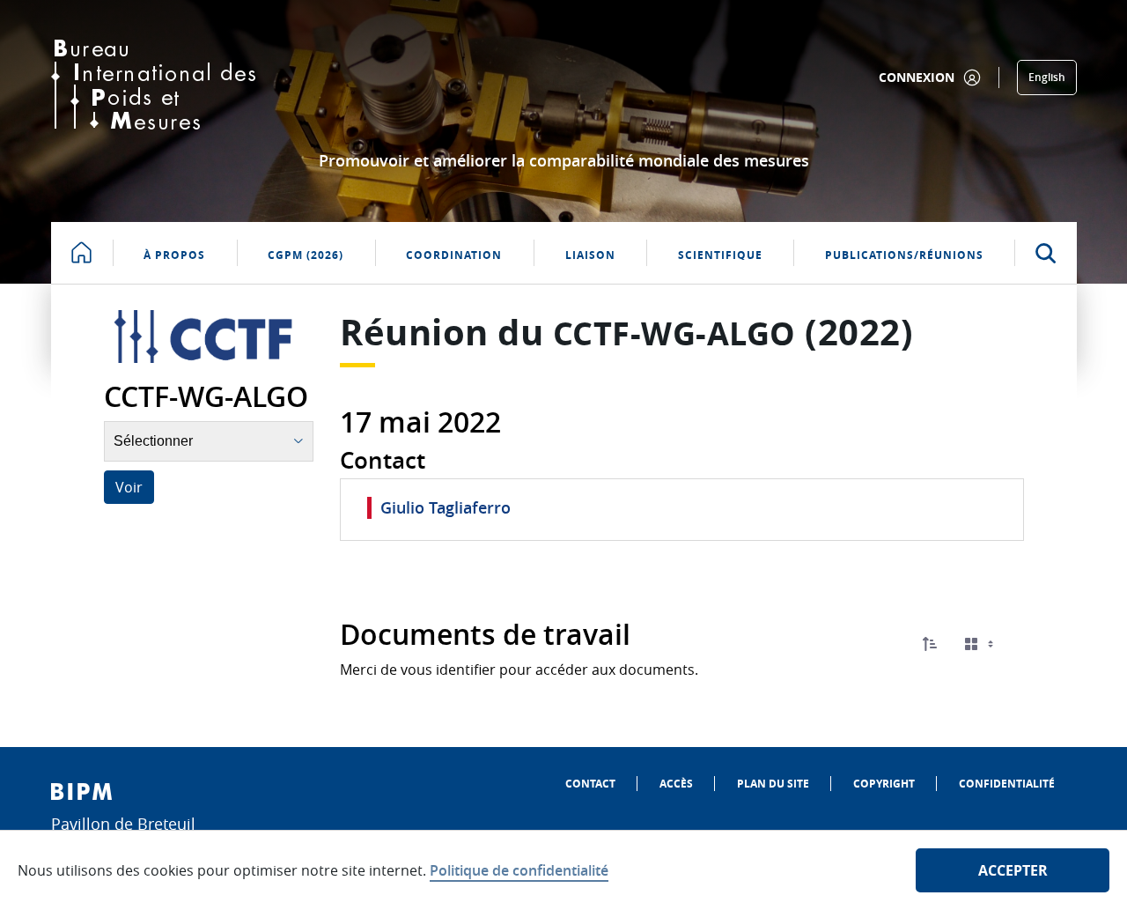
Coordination (454, 255)
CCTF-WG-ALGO (674, 333)
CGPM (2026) (305, 255)
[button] (930, 644)
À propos (174, 255)
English (1046, 77)
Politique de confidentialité (519, 870)
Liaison (590, 255)
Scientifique (720, 255)
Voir (129, 487)
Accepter (1013, 870)
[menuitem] (590, 783)
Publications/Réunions (904, 255)
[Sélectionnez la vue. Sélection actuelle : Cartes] (981, 644)
